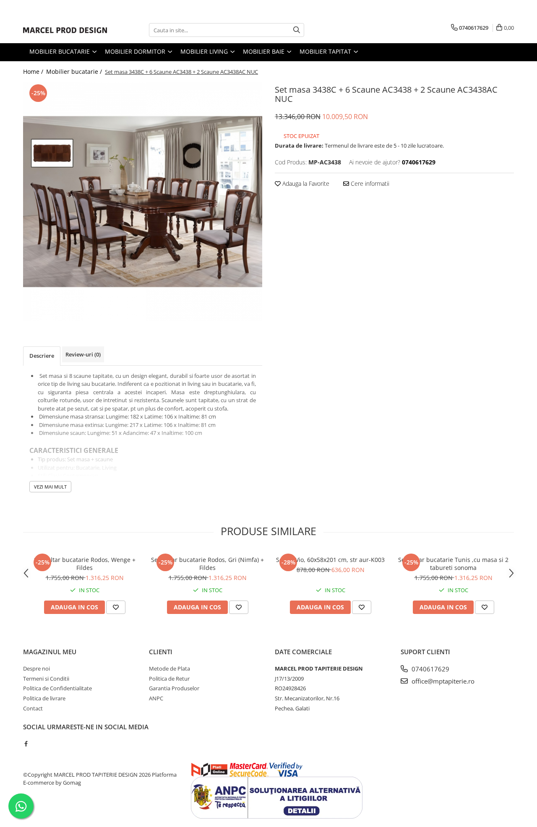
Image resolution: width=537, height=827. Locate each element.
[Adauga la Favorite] (115, 607)
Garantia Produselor (174, 688)
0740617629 (429, 669)
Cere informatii (369, 183)
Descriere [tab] (41, 355)
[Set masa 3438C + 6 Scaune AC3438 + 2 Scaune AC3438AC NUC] (142, 201)
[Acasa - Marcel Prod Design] (65, 30)
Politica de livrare (44, 698)
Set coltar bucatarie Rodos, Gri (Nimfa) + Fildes (207, 564)
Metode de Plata (169, 668)
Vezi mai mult (50, 487)
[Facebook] (26, 743)
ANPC (156, 698)
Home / (34, 71)
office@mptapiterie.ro (442, 681)
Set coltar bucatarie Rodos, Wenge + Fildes (85, 564)
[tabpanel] (142, 201)
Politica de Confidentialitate (57, 688)
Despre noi (36, 668)
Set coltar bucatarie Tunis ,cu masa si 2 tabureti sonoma (453, 564)
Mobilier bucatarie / (75, 71)
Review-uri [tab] (83, 354)
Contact (33, 708)
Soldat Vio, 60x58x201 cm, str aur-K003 (330, 560)
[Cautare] (296, 30)
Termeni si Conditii (46, 678)
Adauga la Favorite (305, 183)
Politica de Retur (169, 678)
